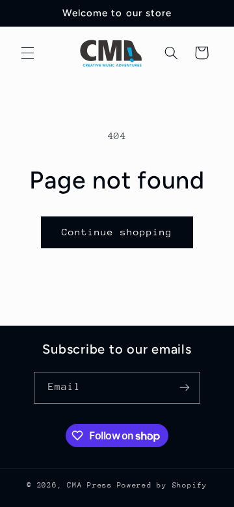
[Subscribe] (185, 388)
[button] (27, 53)
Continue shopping (117, 231)
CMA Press (89, 485)
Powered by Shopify (162, 485)
